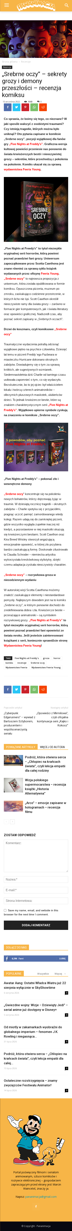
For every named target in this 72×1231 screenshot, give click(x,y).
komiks (9, 662)
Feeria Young (50, 273)
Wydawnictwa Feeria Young (22, 645)
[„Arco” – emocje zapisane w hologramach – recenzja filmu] (13, 806)
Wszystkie (43, 973)
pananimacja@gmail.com (41, 1196)
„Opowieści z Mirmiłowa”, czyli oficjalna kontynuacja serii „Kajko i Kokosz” (52, 719)
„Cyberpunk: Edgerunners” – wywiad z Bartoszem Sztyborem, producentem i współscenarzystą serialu (19, 723)
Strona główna (9, 61)
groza (46, 658)
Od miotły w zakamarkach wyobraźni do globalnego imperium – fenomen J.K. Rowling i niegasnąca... (33, 1031)
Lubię (62, 958)
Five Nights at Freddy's (27, 658)
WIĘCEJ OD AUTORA (52, 747)
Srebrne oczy (38, 662)
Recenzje (26, 61)
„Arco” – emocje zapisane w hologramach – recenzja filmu (45, 807)
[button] (66, 5)
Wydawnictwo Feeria (16, 667)
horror (57, 658)
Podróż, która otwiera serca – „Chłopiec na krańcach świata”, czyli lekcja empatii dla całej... (35, 1058)
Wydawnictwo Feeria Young (46, 667)
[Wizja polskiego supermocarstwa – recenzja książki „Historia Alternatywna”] (13, 785)
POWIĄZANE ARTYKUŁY (20, 747)
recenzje (21, 662)
